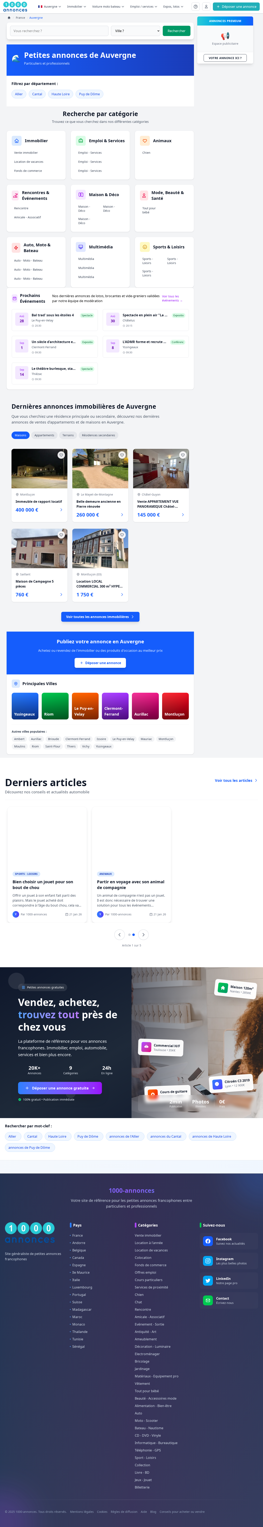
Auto (138, 1413)
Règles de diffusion (124, 1512)
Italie (76, 1280)
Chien (146, 153)
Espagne (79, 1265)
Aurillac (36, 739)
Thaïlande (80, 1331)
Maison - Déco (84, 209)
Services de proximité (151, 1287)
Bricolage (142, 1361)
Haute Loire (61, 94)
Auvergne (50, 6)
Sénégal (78, 1346)
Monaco (78, 1324)
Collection (142, 1465)
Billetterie (142, 1487)
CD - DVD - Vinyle (148, 1435)
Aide (144, 1512)
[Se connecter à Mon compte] (195, 6)
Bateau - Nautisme (149, 1428)
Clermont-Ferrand (78, 739)
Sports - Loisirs (147, 261)
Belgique (79, 1250)
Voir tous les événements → (172, 298)
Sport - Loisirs (145, 1457)
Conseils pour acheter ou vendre (182, 1512)
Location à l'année (149, 1243)
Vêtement (142, 1383)
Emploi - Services (90, 153)
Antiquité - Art (145, 1331)
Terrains (68, 435)
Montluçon (166, 739)
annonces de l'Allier (124, 1136)
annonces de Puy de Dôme (29, 1147)
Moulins (19, 746)
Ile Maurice (81, 1272)
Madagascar (82, 1309)
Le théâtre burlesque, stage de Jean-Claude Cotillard (74, 368)
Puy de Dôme (89, 94)
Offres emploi (145, 1272)
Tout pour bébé (149, 210)
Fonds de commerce (28, 171)
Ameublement (146, 1339)
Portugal (79, 1294)
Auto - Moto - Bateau (28, 260)
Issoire (101, 739)
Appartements (44, 435)
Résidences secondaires (98, 435)
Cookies (102, 1512)
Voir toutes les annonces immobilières (97, 617)
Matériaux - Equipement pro (157, 1376)
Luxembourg (82, 1287)
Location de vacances (28, 162)
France (77, 1235)
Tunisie (77, 1339)
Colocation (143, 1257)
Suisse (77, 1302)
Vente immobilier (26, 153)
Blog (153, 1512)
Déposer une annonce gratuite (60, 1088)
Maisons (20, 435)
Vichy (85, 746)
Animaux (105, 874)
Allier (19, 94)
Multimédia (86, 259)
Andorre (78, 1243)
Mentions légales (82, 1512)
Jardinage (142, 1368)
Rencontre (21, 208)
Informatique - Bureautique (156, 1443)
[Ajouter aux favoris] (61, 455)
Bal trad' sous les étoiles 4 (53, 315)
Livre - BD (142, 1472)
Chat (138, 1302)
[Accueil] (9, 17)
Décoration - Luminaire (153, 1346)
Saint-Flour (52, 746)
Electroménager (147, 1354)
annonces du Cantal (165, 1136)
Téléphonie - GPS (148, 1450)
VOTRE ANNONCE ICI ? (225, 58)
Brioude (53, 739)
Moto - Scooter (146, 1420)
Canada (78, 1257)
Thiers (71, 746)
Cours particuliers (149, 1280)
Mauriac (146, 739)
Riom (35, 746)
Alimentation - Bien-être (153, 1406)
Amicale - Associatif (27, 217)
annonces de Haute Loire (211, 1136)
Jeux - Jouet (143, 1480)
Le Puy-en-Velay (123, 739)
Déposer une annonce (103, 663)
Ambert (19, 739)
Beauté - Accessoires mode (155, 1398)
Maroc (77, 1317)
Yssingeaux (103, 746)
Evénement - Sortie (149, 1324)
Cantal (37, 94)
